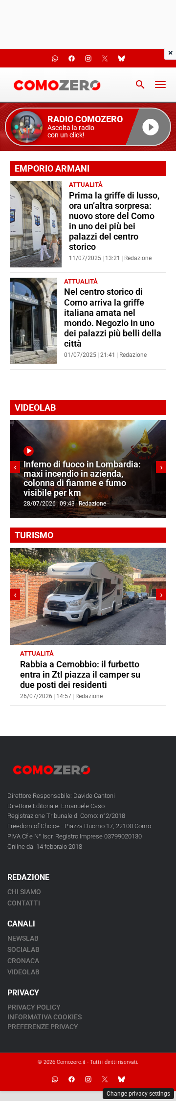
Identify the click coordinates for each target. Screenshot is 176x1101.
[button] (88, 127)
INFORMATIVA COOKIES (44, 1017)
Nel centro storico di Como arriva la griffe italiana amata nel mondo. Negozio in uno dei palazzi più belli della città (112, 318)
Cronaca (23, 961)
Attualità (86, 184)
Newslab (23, 938)
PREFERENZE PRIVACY (42, 1027)
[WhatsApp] (54, 1079)
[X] (104, 1079)
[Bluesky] (121, 1079)
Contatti (23, 903)
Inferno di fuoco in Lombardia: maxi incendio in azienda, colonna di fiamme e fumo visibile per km (82, 479)
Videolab (23, 972)
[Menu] (160, 84)
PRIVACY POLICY (34, 1007)
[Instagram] (88, 1079)
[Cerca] (140, 84)
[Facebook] (71, 1079)
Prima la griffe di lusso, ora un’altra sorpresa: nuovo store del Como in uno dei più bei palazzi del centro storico (114, 221)
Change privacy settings (138, 1093)
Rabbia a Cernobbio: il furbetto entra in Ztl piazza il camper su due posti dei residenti (80, 675)
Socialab (23, 949)
